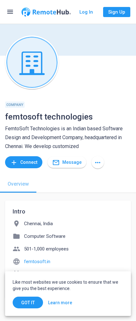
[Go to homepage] (46, 12)
